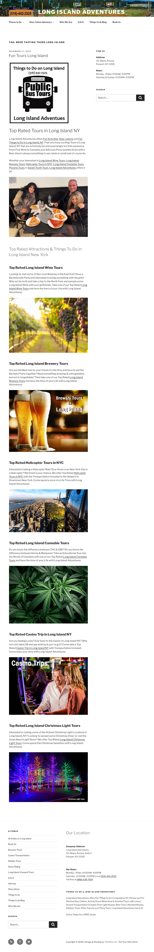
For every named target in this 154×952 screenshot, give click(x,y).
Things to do (14, 894)
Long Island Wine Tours (52, 160)
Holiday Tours (14, 861)
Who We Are (66, 22)
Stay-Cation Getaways (40, 22)
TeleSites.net (111, 942)
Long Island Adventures (81, 12)
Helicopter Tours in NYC (39, 164)
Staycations (14, 889)
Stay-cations (66, 138)
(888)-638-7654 (85, 879)
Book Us (116, 22)
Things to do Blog (98, 22)
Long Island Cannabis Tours (68, 164)
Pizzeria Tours (17, 167)
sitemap (12, 883)
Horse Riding (14, 866)
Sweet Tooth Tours (38, 167)
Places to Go (15, 22)
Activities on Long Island (19, 838)
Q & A (81, 22)
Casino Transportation (18, 855)
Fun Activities (50, 138)
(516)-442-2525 (108, 876)
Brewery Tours (15, 850)
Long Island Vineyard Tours (21, 872)
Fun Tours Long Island (28, 55)
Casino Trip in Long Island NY (32, 648)
